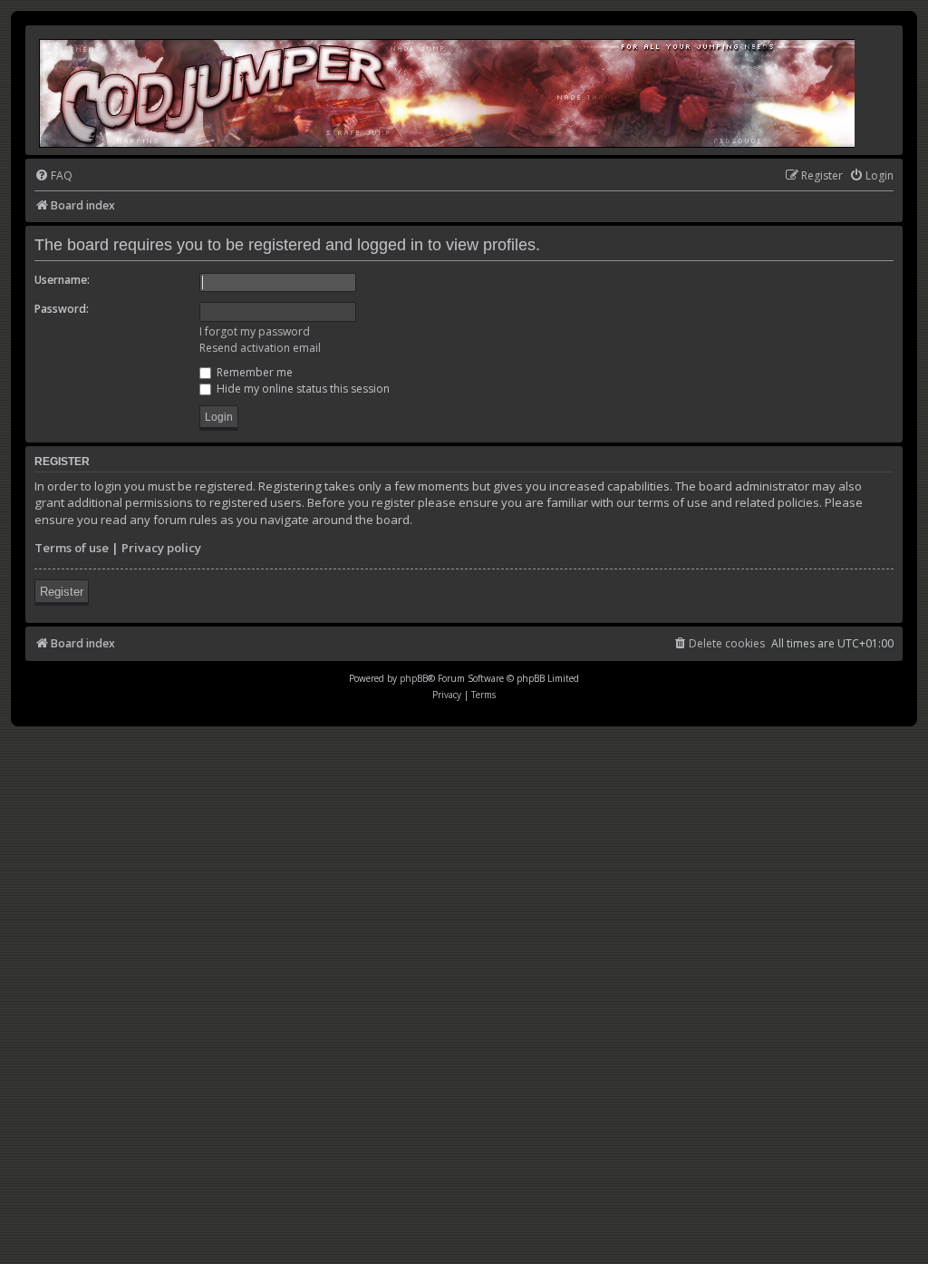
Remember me (253, 372)
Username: (62, 279)
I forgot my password (254, 331)
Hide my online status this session (302, 388)
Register (61, 591)
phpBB (414, 678)
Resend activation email (260, 348)
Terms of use (71, 548)
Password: (61, 308)
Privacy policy (161, 548)
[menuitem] (53, 176)
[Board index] (448, 90)
